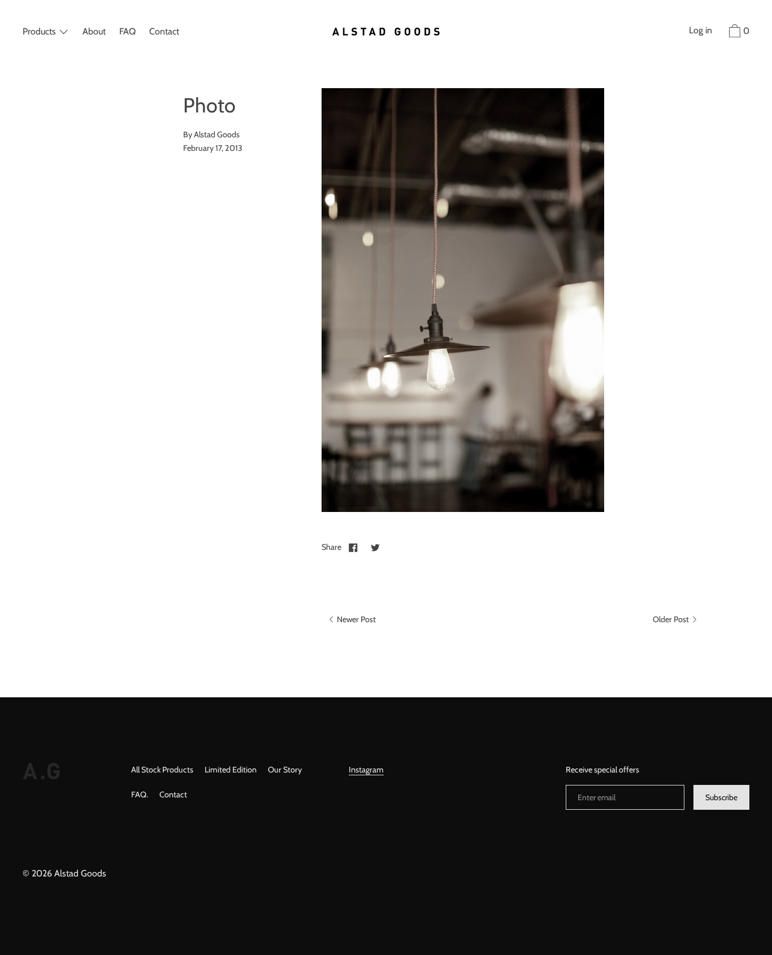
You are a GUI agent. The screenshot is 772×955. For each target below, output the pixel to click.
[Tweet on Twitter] (375, 547)
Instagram (366, 770)
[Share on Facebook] (353, 547)
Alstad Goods (80, 873)
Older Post (672, 619)
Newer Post (355, 619)
